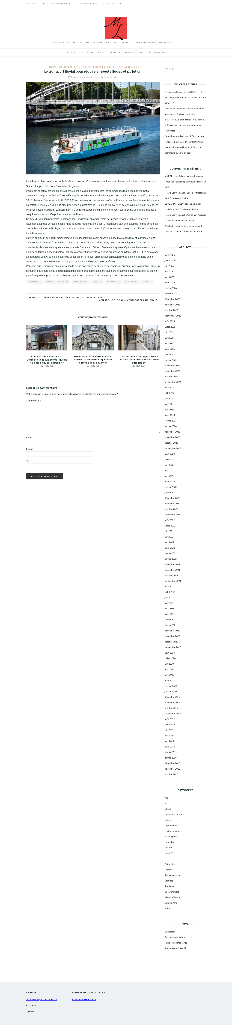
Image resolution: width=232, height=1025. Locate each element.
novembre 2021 (172, 569)
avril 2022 (169, 542)
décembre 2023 (172, 431)
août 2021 (170, 586)
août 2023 (170, 453)
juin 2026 (169, 266)
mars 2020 (170, 680)
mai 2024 (169, 404)
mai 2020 (169, 669)
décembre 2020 (172, 630)
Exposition (170, 842)
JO (166, 858)
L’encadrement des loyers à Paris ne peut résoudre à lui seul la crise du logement (139, 359)
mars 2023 (170, 481)
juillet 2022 (170, 525)
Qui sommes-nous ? (86, 3)
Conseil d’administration (55, 3)
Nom (29, 437)
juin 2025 (169, 332)
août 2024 (170, 387)
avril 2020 (169, 674)
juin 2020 (169, 663)
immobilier (170, 853)
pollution (147, 282)
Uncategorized (172, 891)
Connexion (170, 931)
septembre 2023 (173, 448)
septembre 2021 (173, 581)
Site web (30, 460)
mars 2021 (170, 614)
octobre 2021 (171, 575)
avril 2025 (169, 343)
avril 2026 (169, 277)
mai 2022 (169, 536)
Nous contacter (111, 3)
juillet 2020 (170, 658)
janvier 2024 (171, 426)
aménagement (34, 282)
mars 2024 (170, 415)
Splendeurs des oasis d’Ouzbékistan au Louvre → (129, 300)
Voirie (167, 908)
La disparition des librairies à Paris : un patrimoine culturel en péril (185, 181)
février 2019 (171, 752)
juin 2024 (169, 398)
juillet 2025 (170, 326)
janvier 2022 (171, 558)
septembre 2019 (173, 713)
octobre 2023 (171, 442)
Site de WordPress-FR (176, 948)
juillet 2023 (170, 459)
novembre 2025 (172, 304)
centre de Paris (80, 282)
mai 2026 (169, 271)
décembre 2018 (172, 763)
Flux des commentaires (176, 942)
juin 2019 (169, 730)
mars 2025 (170, 348)
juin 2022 (169, 531)
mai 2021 (169, 603)
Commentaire (34, 400)
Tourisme (169, 886)
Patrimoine (86, 52)
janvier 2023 (171, 492)
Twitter (30, 1011)
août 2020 (170, 652)
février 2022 (171, 553)
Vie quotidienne (172, 897)
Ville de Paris (129, 67)
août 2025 (170, 321)
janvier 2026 (171, 293)
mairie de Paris (131, 282)
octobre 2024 (171, 376)
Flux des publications (175, 937)
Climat (52, 67)
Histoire (169, 847)
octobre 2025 (171, 310)
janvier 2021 (171, 625)
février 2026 (171, 288)
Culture (168, 820)
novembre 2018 (172, 768)
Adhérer (31, 3)
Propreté (115, 52)
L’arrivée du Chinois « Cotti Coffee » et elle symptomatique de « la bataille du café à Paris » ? (47, 359)
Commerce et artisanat (70, 67)
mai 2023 (169, 470)
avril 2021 (169, 608)
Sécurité (169, 880)
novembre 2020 (172, 636)
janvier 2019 (171, 757)
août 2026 (170, 255)
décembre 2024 (172, 365)
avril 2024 (169, 409)
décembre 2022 (172, 498)
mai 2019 (169, 735)
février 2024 (171, 420)
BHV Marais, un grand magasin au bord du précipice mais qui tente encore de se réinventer (92, 359)
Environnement (133, 52)
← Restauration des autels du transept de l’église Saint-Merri (65, 297)
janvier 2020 (171, 691)
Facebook (31, 1005)
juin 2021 (169, 597)
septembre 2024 (173, 382)
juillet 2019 (170, 724)
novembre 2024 (172, 371)
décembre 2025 (172, 299)
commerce (97, 282)
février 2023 (171, 487)
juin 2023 (169, 464)
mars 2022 (170, 547)
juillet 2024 (170, 393)
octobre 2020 (171, 641)
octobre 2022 (171, 509)
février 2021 (171, 619)
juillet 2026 (170, 260)
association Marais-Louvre (57, 282)
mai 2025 (169, 337)
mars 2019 (170, 746)
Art (166, 797)
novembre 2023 (172, 437)
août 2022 (170, 520)
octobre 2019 (171, 708)
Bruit (101, 52)
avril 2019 (169, 741)
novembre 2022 (172, 503)
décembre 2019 (172, 697)
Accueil (71, 52)
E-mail (30, 449)
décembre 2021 (172, 564)
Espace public (171, 836)
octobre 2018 (171, 774)
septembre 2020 (173, 647)
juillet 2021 (170, 592)
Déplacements (93, 67)
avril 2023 (169, 476)
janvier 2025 (171, 360)
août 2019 (170, 719)
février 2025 (171, 354)
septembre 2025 (173, 315)
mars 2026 (170, 282)
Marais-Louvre (84, 77)
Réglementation (156, 52)
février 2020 (171, 685)
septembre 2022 (173, 514)
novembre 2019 (172, 702)
